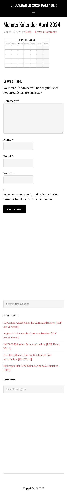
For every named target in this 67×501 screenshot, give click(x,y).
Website (8, 173)
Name (8, 139)
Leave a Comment (46, 31)
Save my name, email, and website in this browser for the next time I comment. (30, 197)
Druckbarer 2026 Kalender (33, 5)
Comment (11, 101)
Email (8, 156)
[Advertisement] (33, 259)
